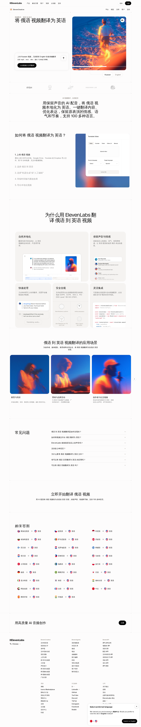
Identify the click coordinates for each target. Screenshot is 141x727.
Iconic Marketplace (48, 689)
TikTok (74, 701)
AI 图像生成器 (45, 671)
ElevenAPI (106, 639)
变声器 (43, 648)
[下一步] (134, 379)
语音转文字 (44, 646)
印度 (42, 712)
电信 (73, 651)
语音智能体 (75, 643)
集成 (73, 648)
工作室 (43, 663)
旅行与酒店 (75, 666)
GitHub (74, 692)
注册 (128, 3)
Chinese (15, 644)
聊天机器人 (75, 671)
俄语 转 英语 (27, 17)
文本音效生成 (45, 651)
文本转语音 (44, 643)
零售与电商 (75, 663)
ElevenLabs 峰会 (109, 698)
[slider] (99, 66)
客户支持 (75, 669)
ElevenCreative (45, 639)
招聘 (104, 689)
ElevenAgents (76, 639)
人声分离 (44, 657)
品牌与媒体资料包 (108, 695)
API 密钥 (105, 666)
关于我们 (106, 686)
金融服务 (75, 654)
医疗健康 (75, 657)
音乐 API (105, 663)
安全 (104, 692)
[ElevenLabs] (16, 3)
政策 (104, 701)
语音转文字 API (108, 657)
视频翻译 (18, 17)
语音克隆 (44, 654)
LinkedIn (75, 689)
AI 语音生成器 (45, 669)
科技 (73, 660)
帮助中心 (44, 698)
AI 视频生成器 (45, 674)
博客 (42, 686)
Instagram (75, 704)
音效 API (105, 660)
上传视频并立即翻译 (27, 65)
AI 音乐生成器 (45, 660)
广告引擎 (44, 677)
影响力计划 (44, 692)
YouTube (75, 695)
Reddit (74, 709)
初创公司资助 (45, 695)
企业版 (43, 707)
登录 (121, 3)
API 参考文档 (107, 643)
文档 (42, 704)
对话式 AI (75, 646)
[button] (42, 61)
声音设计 (44, 666)
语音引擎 (106, 648)
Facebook (75, 707)
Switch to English (130, 721)
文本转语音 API (108, 654)
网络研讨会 (44, 701)
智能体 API (106, 646)
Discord (74, 698)
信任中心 (44, 709)
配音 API (105, 651)
